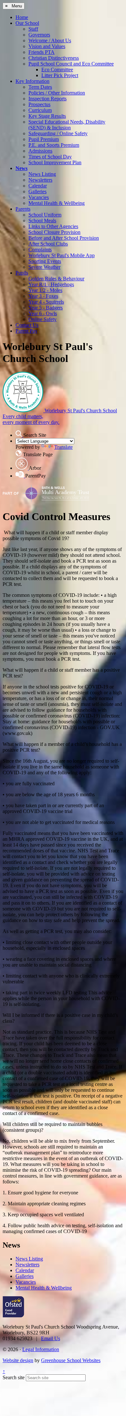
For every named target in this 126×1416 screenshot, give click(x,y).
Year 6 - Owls (42, 313)
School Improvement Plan (54, 162)
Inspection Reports (47, 98)
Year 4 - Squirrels (46, 302)
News (21, 168)
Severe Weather (44, 267)
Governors (39, 34)
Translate (63, 447)
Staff (33, 29)
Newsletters (40, 180)
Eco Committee (57, 69)
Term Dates (40, 87)
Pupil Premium (43, 139)
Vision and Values (46, 46)
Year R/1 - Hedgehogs (51, 284)
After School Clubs (48, 243)
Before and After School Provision (63, 238)
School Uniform (44, 214)
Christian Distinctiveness (53, 58)
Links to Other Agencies (53, 226)
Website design (18, 1360)
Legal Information (40, 1349)
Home (22, 17)
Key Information (32, 81)
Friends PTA (41, 52)
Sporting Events (44, 261)
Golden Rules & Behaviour (56, 278)
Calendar (37, 185)
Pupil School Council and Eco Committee (71, 63)
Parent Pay (26, 331)
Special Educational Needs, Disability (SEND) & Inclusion (66, 124)
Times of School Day (50, 156)
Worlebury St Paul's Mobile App (61, 255)
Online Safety (42, 319)
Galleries (37, 191)
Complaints (40, 249)
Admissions (40, 151)
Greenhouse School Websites (70, 1360)
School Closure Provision (54, 232)
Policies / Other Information (56, 92)
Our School (27, 23)
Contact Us (27, 325)
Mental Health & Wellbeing (56, 203)
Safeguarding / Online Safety (58, 133)
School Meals (42, 220)
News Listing (42, 174)
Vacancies (38, 197)
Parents (23, 209)
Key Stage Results (47, 116)
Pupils (22, 273)
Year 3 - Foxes (43, 296)
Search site (14, 1377)
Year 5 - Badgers (45, 307)
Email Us (50, 1338)
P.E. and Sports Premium (53, 145)
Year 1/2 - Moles (45, 290)
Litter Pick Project (59, 75)
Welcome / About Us (49, 40)
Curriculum (40, 110)
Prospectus (39, 104)
